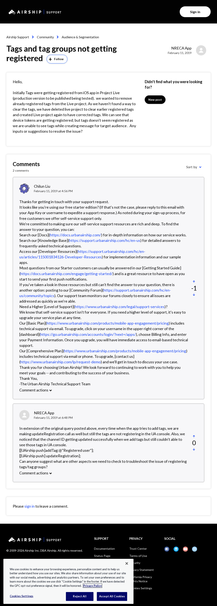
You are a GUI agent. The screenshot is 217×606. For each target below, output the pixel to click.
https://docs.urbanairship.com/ (75, 235)
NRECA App (181, 48)
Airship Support (17, 37)
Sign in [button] (195, 12)
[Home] (34, 12)
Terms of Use (138, 556)
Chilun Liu (42, 186)
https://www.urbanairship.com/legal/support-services (119, 306)
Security (134, 563)
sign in (29, 506)
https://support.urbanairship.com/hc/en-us (104, 240)
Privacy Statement (141, 570)
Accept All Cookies (112, 596)
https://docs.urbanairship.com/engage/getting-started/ (66, 273)
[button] (194, 281)
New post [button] (155, 99)
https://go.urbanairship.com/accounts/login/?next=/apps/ (88, 334)
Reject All (79, 596)
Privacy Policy (92, 585)
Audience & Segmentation (80, 37)
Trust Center (138, 548)
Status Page (102, 556)
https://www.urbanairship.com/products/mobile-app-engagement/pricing (108, 323)
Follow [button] (59, 59)
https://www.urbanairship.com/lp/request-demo (60, 361)
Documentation (104, 548)
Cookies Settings (140, 588)
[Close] (126, 563)
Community (45, 37)
